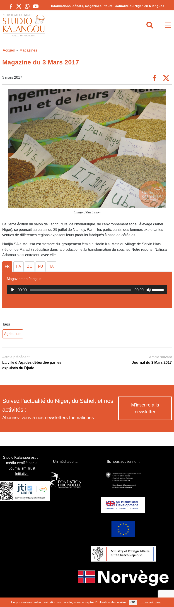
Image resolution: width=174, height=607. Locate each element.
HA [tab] (18, 266)
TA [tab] (51, 266)
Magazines (28, 50)
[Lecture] (12, 290)
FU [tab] (40, 266)
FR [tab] (7, 266)
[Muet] (148, 290)
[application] (87, 289)
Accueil (9, 50)
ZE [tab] (29, 266)
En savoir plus (150, 602)
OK (132, 602)
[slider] (158, 289)
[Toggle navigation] (167, 25)
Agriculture (13, 334)
